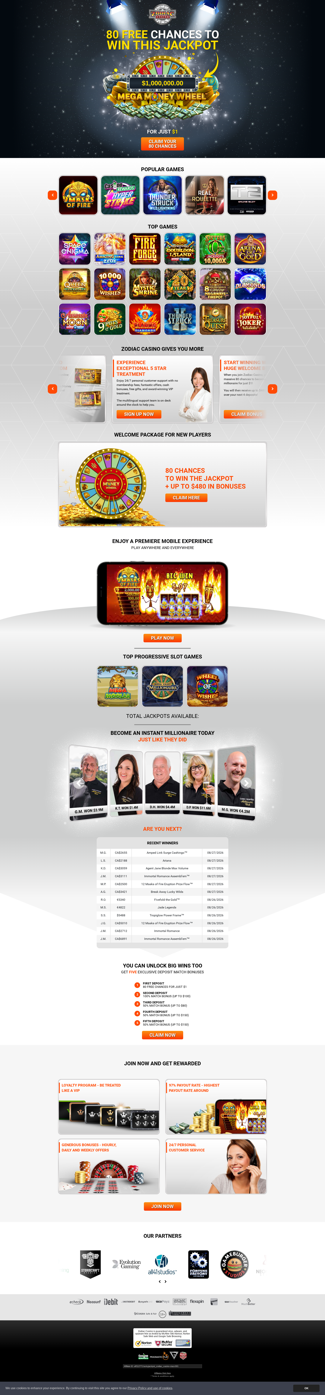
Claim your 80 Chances (162, 144)
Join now (162, 1206)
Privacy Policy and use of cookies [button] (150, 1388)
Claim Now (163, 1035)
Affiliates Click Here (162, 1373)
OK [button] (306, 1388)
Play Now (162, 638)
